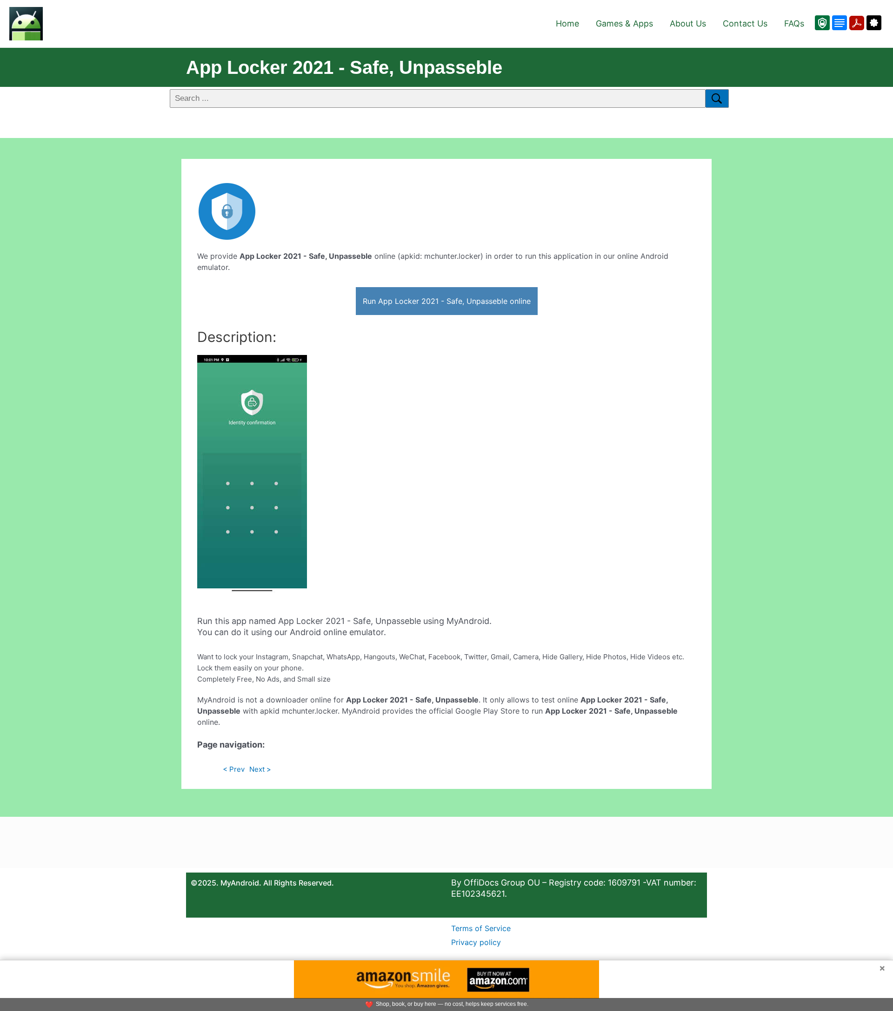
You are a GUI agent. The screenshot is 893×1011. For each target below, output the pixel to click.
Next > (260, 769)
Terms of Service (481, 928)
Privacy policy (476, 942)
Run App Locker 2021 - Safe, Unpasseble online (447, 301)
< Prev (234, 769)
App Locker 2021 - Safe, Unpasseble (344, 67)
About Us (688, 23)
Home (567, 23)
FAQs (794, 23)
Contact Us (745, 23)
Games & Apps (624, 23)
